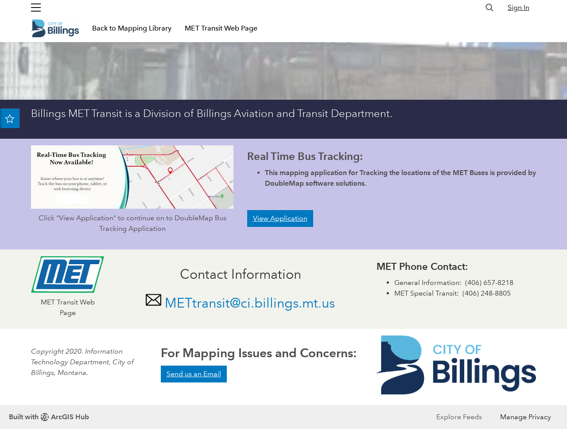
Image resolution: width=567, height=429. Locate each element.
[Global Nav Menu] (36, 7)
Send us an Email (194, 374)
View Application (280, 218)
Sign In (518, 7)
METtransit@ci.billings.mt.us (250, 303)
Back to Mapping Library (131, 28)
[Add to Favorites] (9, 118)
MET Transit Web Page (221, 28)
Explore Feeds (459, 417)
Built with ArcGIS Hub (49, 417)
